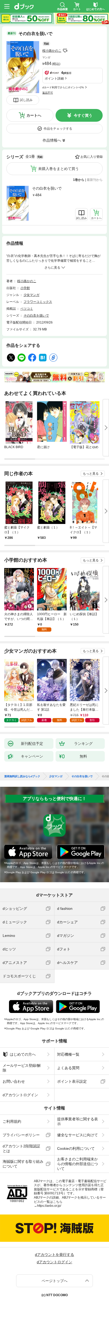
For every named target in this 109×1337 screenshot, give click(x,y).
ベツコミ (26, 309)
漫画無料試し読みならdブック (22, 776)
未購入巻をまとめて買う (58, 169)
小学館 (25, 288)
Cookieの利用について (76, 1148)
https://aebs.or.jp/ (49, 1206)
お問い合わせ (14, 1081)
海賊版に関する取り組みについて (23, 1163)
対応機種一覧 (68, 1054)
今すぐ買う (83, 115)
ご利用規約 (12, 1121)
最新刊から (95, 179)
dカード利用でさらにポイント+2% (63, 87)
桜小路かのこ (51, 51)
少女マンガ (31, 295)
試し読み (26, 100)
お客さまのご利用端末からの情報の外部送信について (77, 1164)
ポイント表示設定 (72, 1081)
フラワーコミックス (38, 302)
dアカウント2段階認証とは (21, 1148)
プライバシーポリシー (21, 1135)
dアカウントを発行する (54, 1254)
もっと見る (91, 473)
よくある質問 (68, 1068)
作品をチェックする (58, 128)
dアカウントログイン (20, 1095)
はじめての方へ (23, 1054)
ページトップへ (54, 1281)
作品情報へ (52, 140)
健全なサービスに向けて (77, 1135)
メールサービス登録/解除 (22, 1067)
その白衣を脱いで (47, 188)
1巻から (78, 179)
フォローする (65, 50)
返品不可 (47, 92)
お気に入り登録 (91, 157)
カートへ (33, 115)
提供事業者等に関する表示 (77, 1121)
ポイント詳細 (54, 78)
